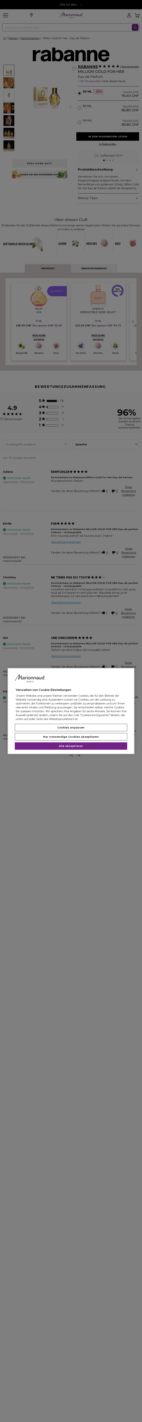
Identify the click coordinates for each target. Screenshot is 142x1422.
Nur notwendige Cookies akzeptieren (71, 736)
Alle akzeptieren (71, 746)
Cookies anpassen (71, 727)
